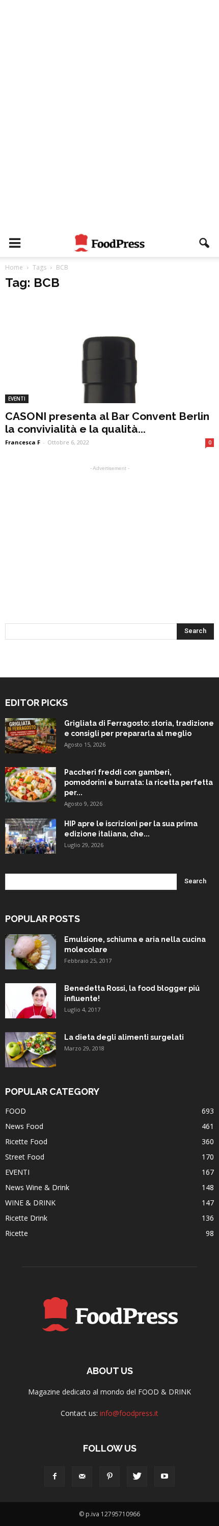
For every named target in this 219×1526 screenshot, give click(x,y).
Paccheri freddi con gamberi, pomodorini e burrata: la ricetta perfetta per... (138, 782)
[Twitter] (137, 1476)
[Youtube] (164, 1476)
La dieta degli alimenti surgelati (124, 1037)
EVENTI (16, 398)
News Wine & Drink (37, 1187)
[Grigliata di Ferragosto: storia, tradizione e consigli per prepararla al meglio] (30, 735)
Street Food (24, 1157)
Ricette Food (26, 1141)
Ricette (16, 1233)
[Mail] (82, 1476)
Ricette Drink (26, 1218)
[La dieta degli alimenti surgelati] (30, 1049)
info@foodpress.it (129, 1413)
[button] (204, 243)
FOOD (15, 1111)
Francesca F (22, 442)
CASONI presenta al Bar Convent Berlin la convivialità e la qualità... (107, 422)
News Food (24, 1126)
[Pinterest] (109, 1476)
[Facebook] (54, 1476)
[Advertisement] (109, 114)
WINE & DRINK (30, 1202)
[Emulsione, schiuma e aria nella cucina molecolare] (30, 951)
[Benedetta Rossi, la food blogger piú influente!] (30, 1000)
